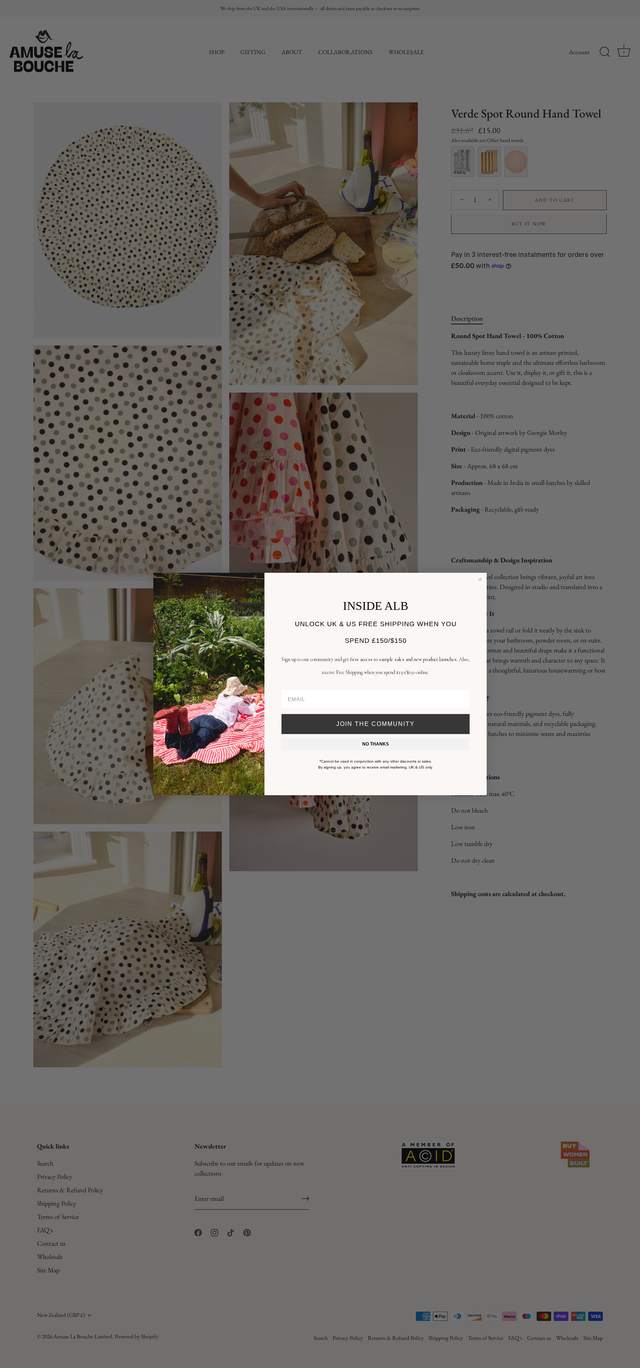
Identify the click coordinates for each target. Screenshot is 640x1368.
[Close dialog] (480, 579)
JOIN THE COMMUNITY (375, 724)
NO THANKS (375, 744)
